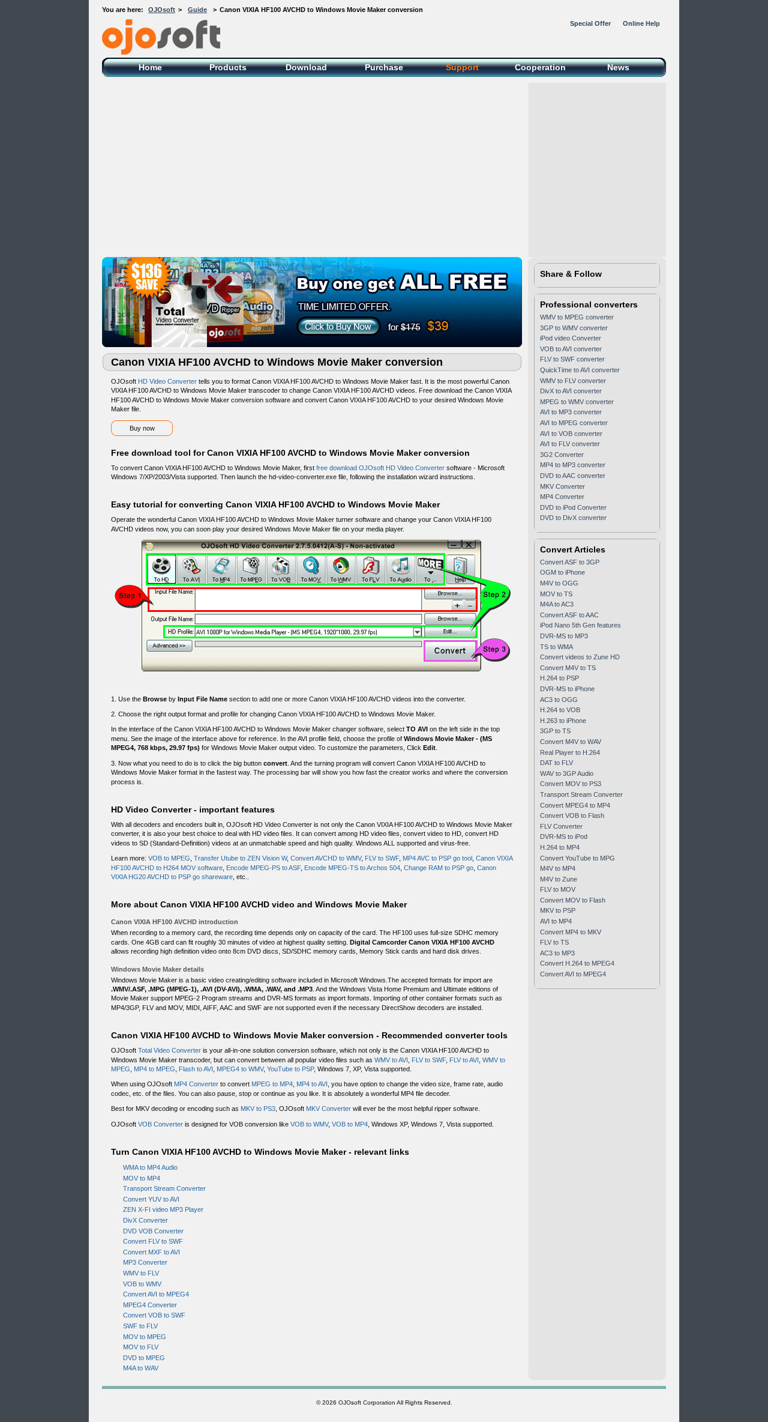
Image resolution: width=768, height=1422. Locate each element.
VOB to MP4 (350, 1124)
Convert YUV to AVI (151, 1199)
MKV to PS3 (258, 1108)
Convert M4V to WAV (570, 741)
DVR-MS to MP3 (564, 636)
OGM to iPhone (562, 572)
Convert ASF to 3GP (569, 562)
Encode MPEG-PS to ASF (263, 867)
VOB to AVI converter (571, 348)
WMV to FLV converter (573, 380)
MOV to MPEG (144, 1336)
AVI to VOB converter (571, 433)
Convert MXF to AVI (151, 1252)
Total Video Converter (169, 1050)
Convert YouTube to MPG (577, 858)
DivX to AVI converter (571, 391)
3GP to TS (555, 730)
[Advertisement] (384, 167)
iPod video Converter (570, 338)
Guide (197, 9)
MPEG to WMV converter (577, 401)
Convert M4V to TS (568, 667)
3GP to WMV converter (574, 327)
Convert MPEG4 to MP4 (575, 805)
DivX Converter (145, 1220)
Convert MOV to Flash (572, 900)
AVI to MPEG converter (574, 422)
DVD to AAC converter (572, 475)
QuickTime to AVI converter (580, 370)
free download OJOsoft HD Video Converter (380, 467)
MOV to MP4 (141, 1178)
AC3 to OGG (559, 699)
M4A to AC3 (557, 604)
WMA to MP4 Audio (150, 1167)
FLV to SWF (382, 858)
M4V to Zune (558, 879)
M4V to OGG (559, 583)
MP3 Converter (145, 1262)
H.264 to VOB (560, 709)
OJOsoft (161, 9)
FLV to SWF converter (572, 359)
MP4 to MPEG (154, 1069)
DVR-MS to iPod (563, 836)
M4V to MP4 (557, 868)
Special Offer (590, 23)
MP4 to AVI (312, 1084)
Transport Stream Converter (164, 1188)
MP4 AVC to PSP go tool (437, 858)
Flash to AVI (196, 1069)
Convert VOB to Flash (572, 815)
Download (306, 67)
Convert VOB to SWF (154, 1315)
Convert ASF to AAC (569, 615)
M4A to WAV (140, 1368)
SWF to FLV (140, 1326)
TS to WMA (556, 646)
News (618, 67)
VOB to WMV (309, 1124)
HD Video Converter (167, 381)
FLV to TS (554, 942)
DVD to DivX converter (573, 517)
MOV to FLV (140, 1347)
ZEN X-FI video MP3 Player (163, 1209)
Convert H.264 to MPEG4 (577, 963)
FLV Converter (561, 826)
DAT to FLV (556, 762)
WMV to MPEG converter (577, 317)
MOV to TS (556, 594)
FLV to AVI (464, 1059)
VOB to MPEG (169, 858)
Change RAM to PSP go (438, 867)
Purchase (384, 67)
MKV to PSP (557, 910)
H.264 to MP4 (560, 847)
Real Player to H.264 (570, 752)
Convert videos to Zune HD (580, 657)
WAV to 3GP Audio (566, 773)
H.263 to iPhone (563, 720)
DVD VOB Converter (153, 1231)
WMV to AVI (391, 1059)
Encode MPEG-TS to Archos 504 (352, 867)
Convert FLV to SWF (153, 1241)
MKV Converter (328, 1108)
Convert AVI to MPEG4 (156, 1294)
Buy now (142, 428)
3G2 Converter (562, 454)
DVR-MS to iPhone (567, 688)
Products (228, 67)
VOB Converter (160, 1124)
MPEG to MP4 (272, 1084)
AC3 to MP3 (557, 953)
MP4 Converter (196, 1084)
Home (150, 67)
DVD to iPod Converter (573, 507)
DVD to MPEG (144, 1357)
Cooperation (540, 67)
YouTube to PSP (290, 1069)
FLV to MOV (557, 889)
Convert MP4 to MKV (570, 932)
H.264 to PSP (559, 678)
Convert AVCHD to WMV (325, 858)
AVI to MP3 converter (571, 412)
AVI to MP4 (556, 921)
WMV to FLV (141, 1273)
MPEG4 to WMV (240, 1069)
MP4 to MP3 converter (572, 464)
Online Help (641, 23)
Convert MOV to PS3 (570, 783)
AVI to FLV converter (570, 443)
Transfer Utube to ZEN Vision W (240, 858)
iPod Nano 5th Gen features (580, 625)
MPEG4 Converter (150, 1305)
